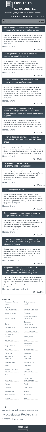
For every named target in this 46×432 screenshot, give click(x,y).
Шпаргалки (17, 419)
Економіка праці (10, 327)
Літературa (8, 349)
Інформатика (9, 340)
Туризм (26, 391)
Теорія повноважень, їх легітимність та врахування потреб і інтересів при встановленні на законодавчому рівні (21, 270)
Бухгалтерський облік (31, 309)
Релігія (26, 384)
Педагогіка (7, 261)
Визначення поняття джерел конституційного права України (17, 164)
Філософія (27, 395)
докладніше (7, 43)
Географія (27, 313)
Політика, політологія (11, 289)
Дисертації (30, 410)
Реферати (29, 414)
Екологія (7, 324)
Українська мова (10, 395)
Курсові (7, 414)
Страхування (28, 387)
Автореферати (9, 410)
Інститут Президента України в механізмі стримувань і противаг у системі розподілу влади (22, 139)
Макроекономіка (29, 349)
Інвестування (28, 336)
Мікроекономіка (10, 362)
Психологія (8, 380)
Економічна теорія (11, 331)
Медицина (27, 353)
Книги (36, 410)
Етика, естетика (29, 331)
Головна (15, 16)
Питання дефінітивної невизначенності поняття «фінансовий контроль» (21, 81)
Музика (7, 366)
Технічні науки (9, 391)
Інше (25, 340)
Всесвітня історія (10, 313)
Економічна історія (30, 327)
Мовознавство (29, 362)
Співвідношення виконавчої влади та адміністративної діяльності (20, 55)
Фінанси (7, 398)
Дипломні (21, 410)
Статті (12, 47)
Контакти (28, 16)
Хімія (25, 398)
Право (5, 47)
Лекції (16, 414)
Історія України (10, 346)
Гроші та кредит (10, 318)
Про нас (39, 16)
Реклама (7, 384)
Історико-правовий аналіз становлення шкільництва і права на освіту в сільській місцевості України (22, 241)
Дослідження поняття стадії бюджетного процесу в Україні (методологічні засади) (21, 29)
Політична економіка (12, 375)
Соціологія (8, 387)
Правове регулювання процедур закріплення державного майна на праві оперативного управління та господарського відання (23, 111)
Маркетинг (8, 353)
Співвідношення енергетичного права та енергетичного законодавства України (22, 214)
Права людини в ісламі (14, 189)
